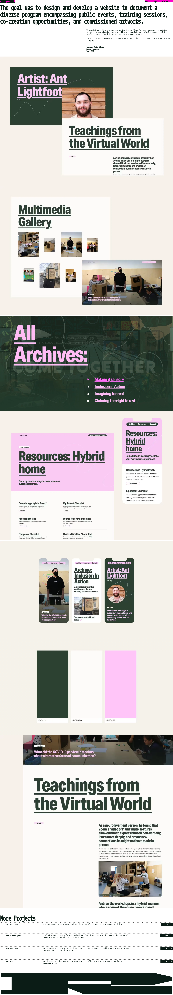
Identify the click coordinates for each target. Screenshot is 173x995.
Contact (165, 1)
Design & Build (99, 47)
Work (146, 1)
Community (95, 49)
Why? (155, 1)
